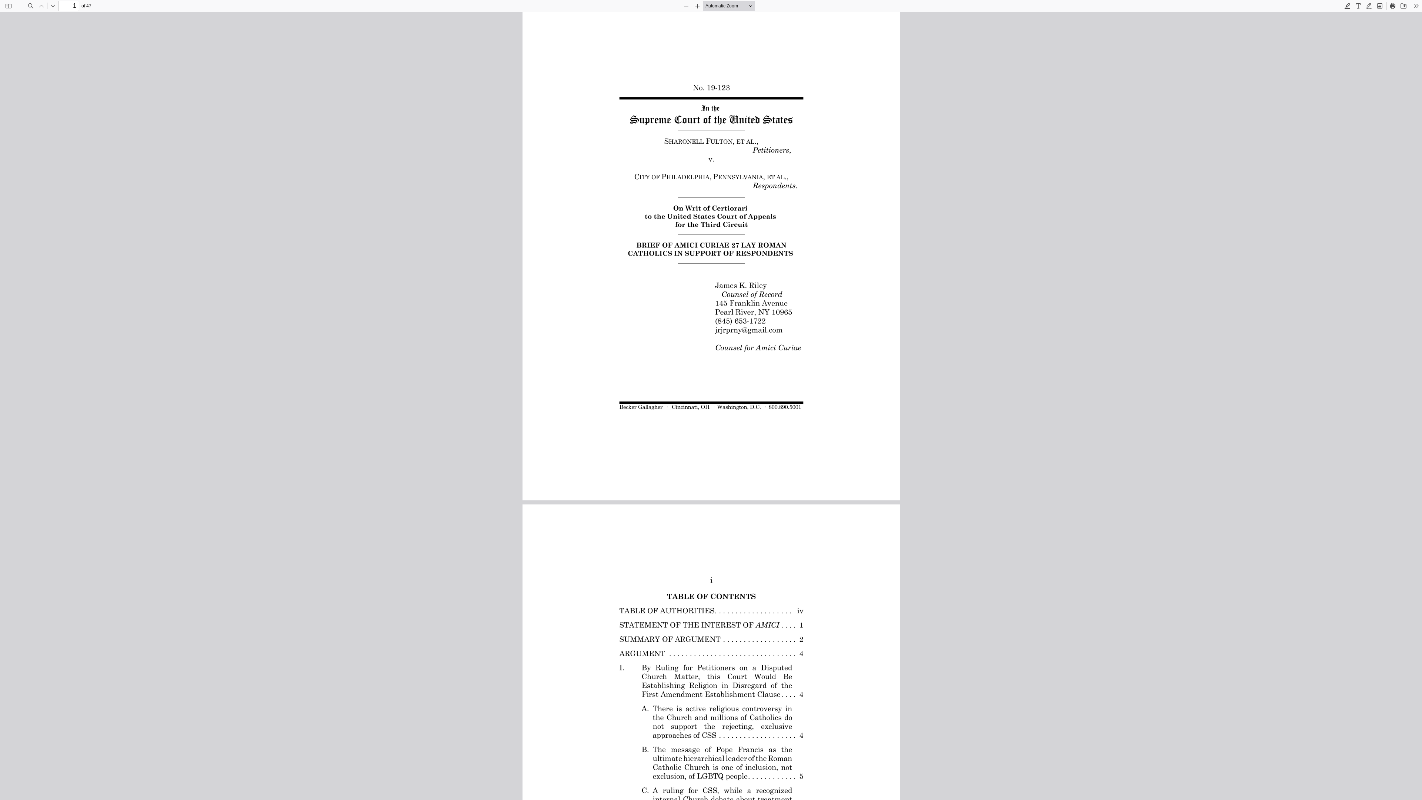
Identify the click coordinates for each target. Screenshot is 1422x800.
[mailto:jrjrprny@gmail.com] (748, 330)
